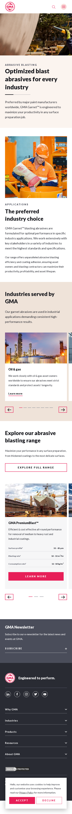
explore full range (36, 467)
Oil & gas (14, 369)
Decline (49, 800)
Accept (22, 800)
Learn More (36, 576)
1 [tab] (30, 596)
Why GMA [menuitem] (11, 709)
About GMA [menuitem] (12, 754)
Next (63, 410)
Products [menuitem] (10, 731)
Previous (9, 410)
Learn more (15, 393)
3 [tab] (42, 596)
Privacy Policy (26, 792)
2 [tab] (36, 596)
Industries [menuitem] (11, 720)
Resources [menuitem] (11, 742)
